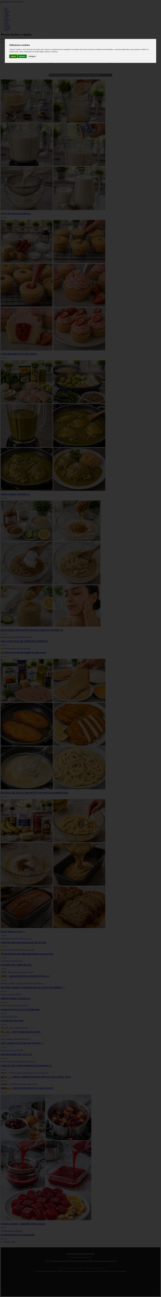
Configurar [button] (32, 56)
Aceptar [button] (13, 56)
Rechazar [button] (22, 56)
